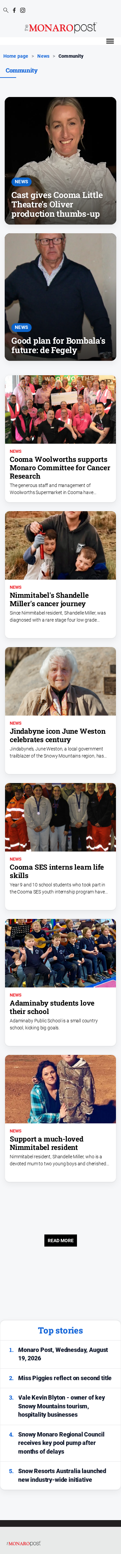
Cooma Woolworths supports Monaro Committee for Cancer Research (60, 467)
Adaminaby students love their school (52, 1007)
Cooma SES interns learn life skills (57, 871)
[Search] (5, 11)
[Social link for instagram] (22, 10)
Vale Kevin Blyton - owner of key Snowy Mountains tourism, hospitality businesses (61, 1406)
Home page (15, 56)
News (43, 56)
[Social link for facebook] (14, 10)
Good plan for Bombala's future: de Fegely (58, 345)
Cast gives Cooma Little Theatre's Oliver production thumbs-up (57, 204)
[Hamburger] (110, 41)
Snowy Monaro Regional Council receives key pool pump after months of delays (61, 1443)
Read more (61, 1240)
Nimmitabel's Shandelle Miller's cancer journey (49, 599)
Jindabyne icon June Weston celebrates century (58, 735)
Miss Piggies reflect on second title (65, 1378)
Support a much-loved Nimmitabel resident (46, 1143)
